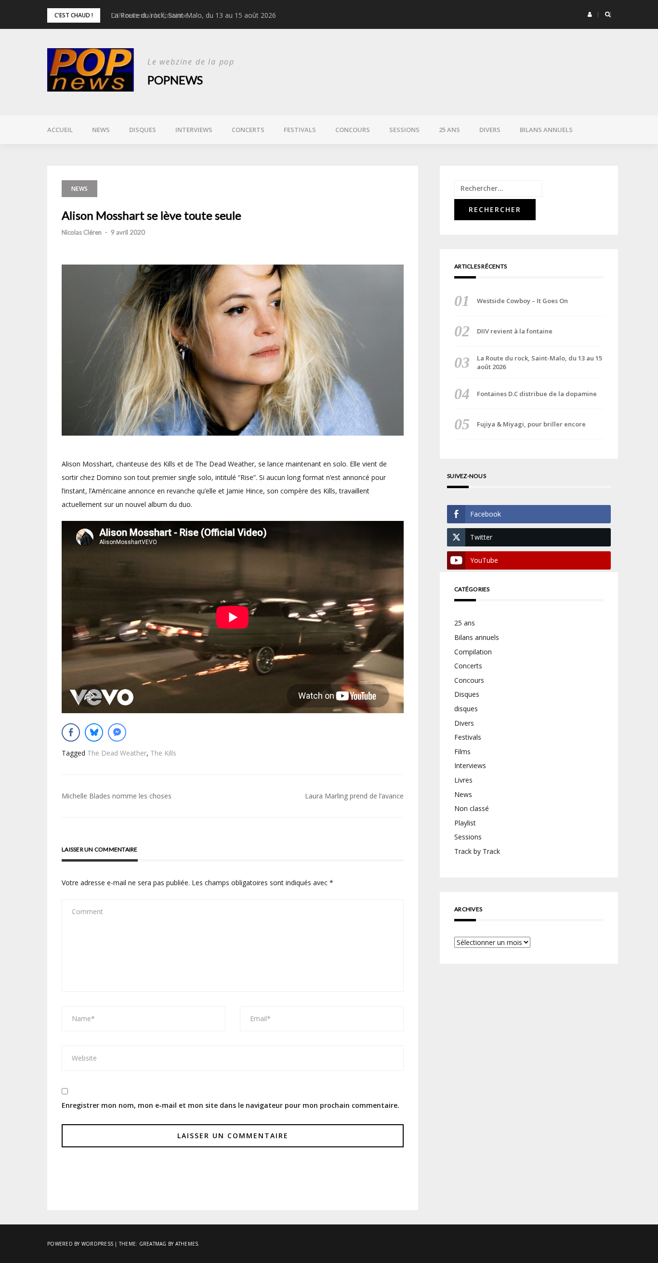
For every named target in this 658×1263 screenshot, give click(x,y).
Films (462, 751)
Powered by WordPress (80, 1243)
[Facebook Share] (71, 732)
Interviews (193, 129)
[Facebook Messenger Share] (117, 732)
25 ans (449, 129)
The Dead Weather (116, 753)
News (101, 129)
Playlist (465, 822)
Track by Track (477, 851)
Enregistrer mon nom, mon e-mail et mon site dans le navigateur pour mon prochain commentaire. (230, 1105)
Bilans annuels (546, 129)
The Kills (163, 753)
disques (466, 708)
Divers (489, 129)
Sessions (404, 129)
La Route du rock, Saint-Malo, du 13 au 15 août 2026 (193, 15)
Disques (142, 129)
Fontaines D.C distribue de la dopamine (537, 393)
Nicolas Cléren (82, 232)
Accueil (60, 129)
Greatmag (153, 1243)
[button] (590, 14)
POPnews (175, 80)
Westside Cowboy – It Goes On (522, 300)
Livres (463, 779)
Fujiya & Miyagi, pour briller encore (531, 424)
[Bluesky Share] (94, 732)
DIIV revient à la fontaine (515, 331)
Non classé (471, 808)
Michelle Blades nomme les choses (116, 795)
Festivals (300, 129)
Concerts (248, 129)
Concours (352, 129)
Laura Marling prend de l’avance (354, 795)
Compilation (473, 651)
